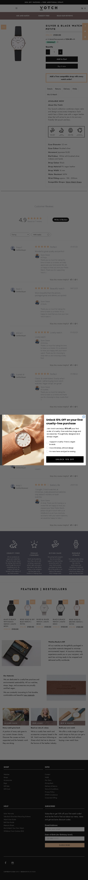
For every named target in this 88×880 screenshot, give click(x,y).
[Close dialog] (83, 417)
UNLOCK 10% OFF (65, 459)
